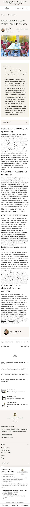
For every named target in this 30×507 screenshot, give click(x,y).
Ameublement (8, 342)
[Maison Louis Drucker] (7, 8)
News (2, 455)
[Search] (23, 8)
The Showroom (5, 450)
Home (3, 15)
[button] (27, 8)
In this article (6, 122)
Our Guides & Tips (6, 453)
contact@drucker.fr (6, 434)
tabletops (3, 321)
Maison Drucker (5, 447)
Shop (2, 466)
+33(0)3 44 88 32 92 (7, 437)
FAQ (2, 458)
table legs (11, 321)
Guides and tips (12, 15)
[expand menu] (2, 8)
